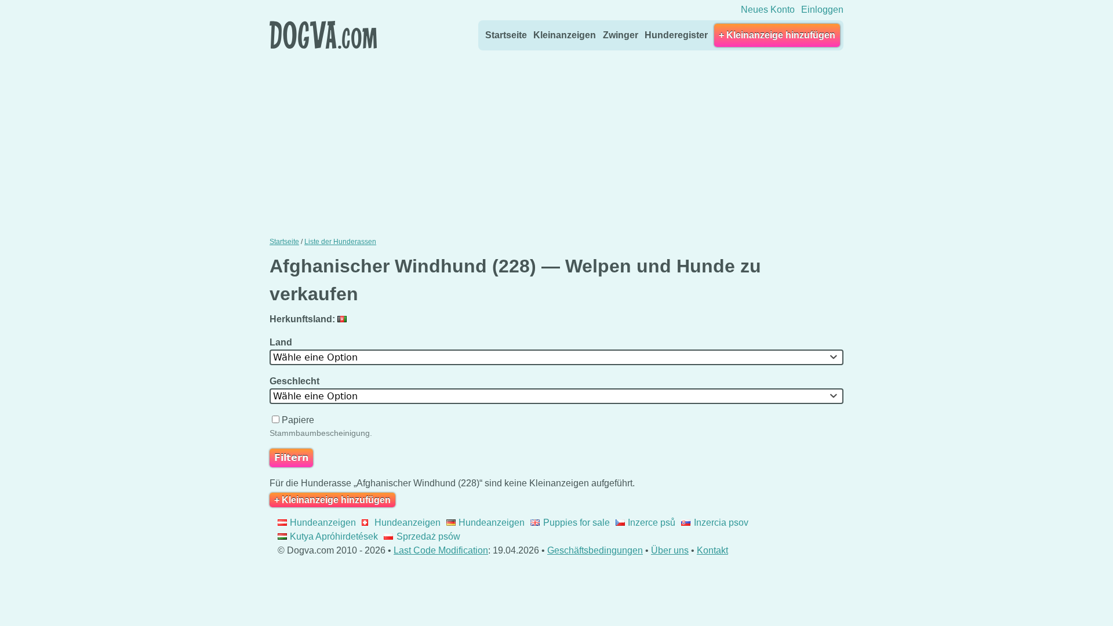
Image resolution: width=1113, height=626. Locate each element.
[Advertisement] (556, 141)
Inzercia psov (721, 522)
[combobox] (556, 357)
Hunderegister (676, 35)
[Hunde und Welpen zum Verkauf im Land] (343, 319)
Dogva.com (323, 35)
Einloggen (822, 9)
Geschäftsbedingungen (595, 550)
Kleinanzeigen (564, 35)
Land (282, 342)
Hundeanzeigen (323, 522)
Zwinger (620, 35)
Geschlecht (296, 381)
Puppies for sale (576, 522)
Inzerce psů (651, 522)
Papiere (298, 420)
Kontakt (712, 550)
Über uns (670, 550)
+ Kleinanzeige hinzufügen (777, 35)
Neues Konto (768, 9)
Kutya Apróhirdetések (334, 536)
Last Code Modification (441, 550)
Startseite (506, 35)
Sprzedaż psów (428, 536)
